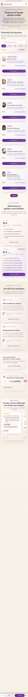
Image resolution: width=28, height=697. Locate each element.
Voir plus (14, 195)
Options (26, 695)
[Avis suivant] (7, 437)
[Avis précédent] (4, 437)
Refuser (9, 695)
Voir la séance (13, 71)
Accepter (19, 695)
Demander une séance (13, 319)
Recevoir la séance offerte (14, 366)
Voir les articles (7, 387)
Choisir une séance (14, 242)
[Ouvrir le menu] (25, 4)
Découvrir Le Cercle (14, 274)
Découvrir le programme (13, 345)
